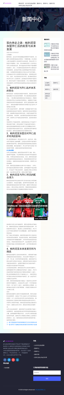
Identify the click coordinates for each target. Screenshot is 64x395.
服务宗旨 (52, 3)
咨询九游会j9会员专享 (25, 6)
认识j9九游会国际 (30, 3)
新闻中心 (45, 3)
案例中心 (39, 3)
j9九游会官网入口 (40, 389)
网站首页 (21, 3)
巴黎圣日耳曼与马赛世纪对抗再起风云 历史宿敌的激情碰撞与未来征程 (51, 57)
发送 (47, 378)
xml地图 (6, 367)
